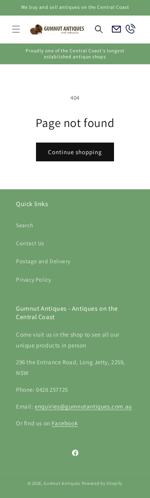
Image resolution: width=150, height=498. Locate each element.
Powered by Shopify (102, 483)
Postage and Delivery (43, 261)
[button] (16, 29)
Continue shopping (75, 152)
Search (25, 225)
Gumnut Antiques (62, 483)
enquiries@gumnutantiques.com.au (83, 406)
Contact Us (30, 243)
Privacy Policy (33, 279)
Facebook (65, 423)
